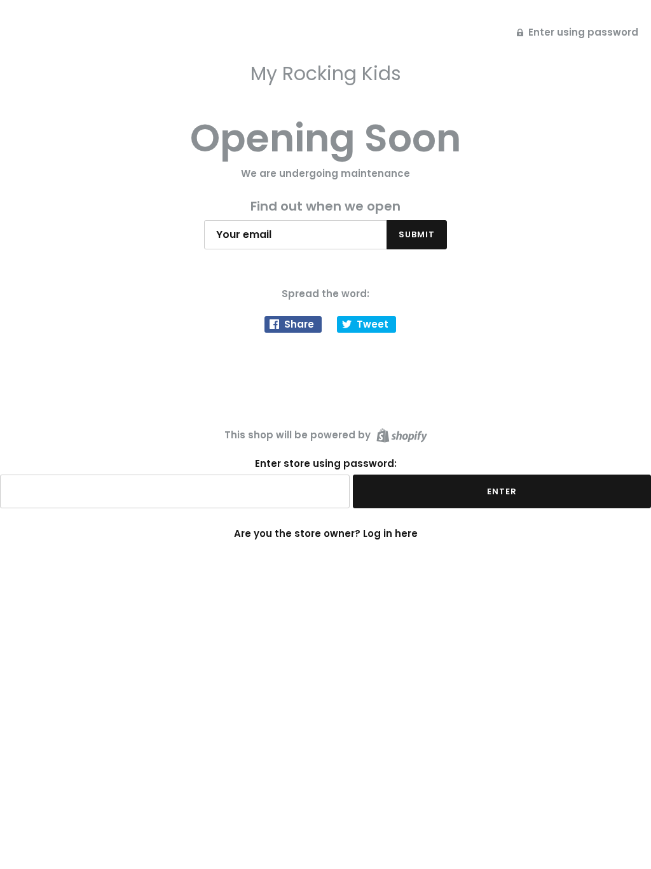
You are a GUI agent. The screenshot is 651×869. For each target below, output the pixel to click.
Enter (502, 491)
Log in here (390, 533)
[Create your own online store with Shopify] (400, 434)
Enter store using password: (326, 463)
